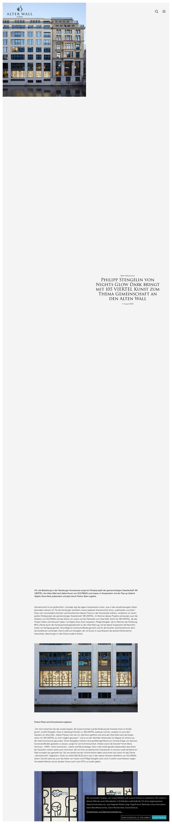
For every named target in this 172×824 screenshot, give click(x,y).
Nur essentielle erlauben (136, 817)
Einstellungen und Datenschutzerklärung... (105, 812)
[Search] (155, 11)
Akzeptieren (159, 817)
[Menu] (162, 11)
